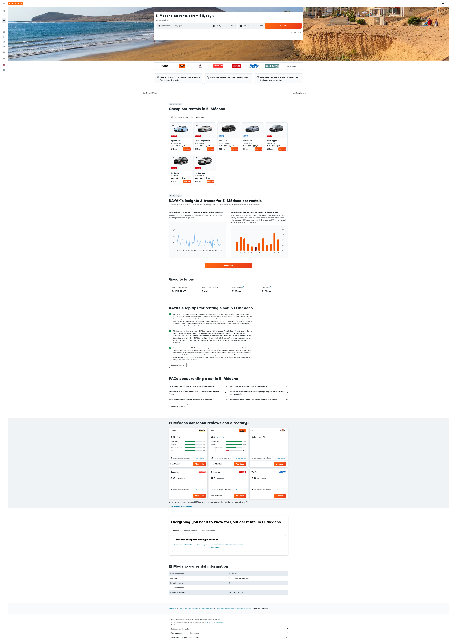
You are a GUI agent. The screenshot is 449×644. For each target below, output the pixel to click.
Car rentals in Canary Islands (225, 608)
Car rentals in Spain (207, 608)
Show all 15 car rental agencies (181, 506)
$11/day (205, 16)
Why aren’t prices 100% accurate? (185, 637)
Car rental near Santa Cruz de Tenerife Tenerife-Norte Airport (228, 546)
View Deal (186, 149)
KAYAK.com (172, 608)
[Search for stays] (4, 15)
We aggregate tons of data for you (185, 633)
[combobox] (162, 20)
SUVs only (298, 32)
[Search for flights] (4, 10)
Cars (180, 608)
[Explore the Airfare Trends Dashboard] (4, 37)
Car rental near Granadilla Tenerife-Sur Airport (190, 545)
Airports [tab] (176, 530)
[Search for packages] (4, 25)
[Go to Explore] (4, 47)
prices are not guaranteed (215, 622)
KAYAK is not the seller (180, 629)
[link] (228, 265)
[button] (4, 3)
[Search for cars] (4, 20)
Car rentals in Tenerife (244, 608)
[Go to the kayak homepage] (15, 3)
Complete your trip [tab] (190, 530)
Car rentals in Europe (191, 608)
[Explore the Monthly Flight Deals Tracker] (4, 42)
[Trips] (4, 58)
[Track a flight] (4, 51)
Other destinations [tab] (208, 530)
